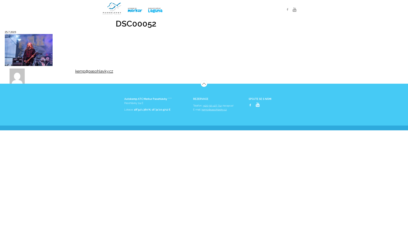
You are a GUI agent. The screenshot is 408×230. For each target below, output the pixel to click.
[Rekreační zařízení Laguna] (157, 10)
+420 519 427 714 (212, 105)
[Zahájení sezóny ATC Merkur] (114, 8)
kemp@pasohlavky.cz (94, 71)
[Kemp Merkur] (135, 10)
